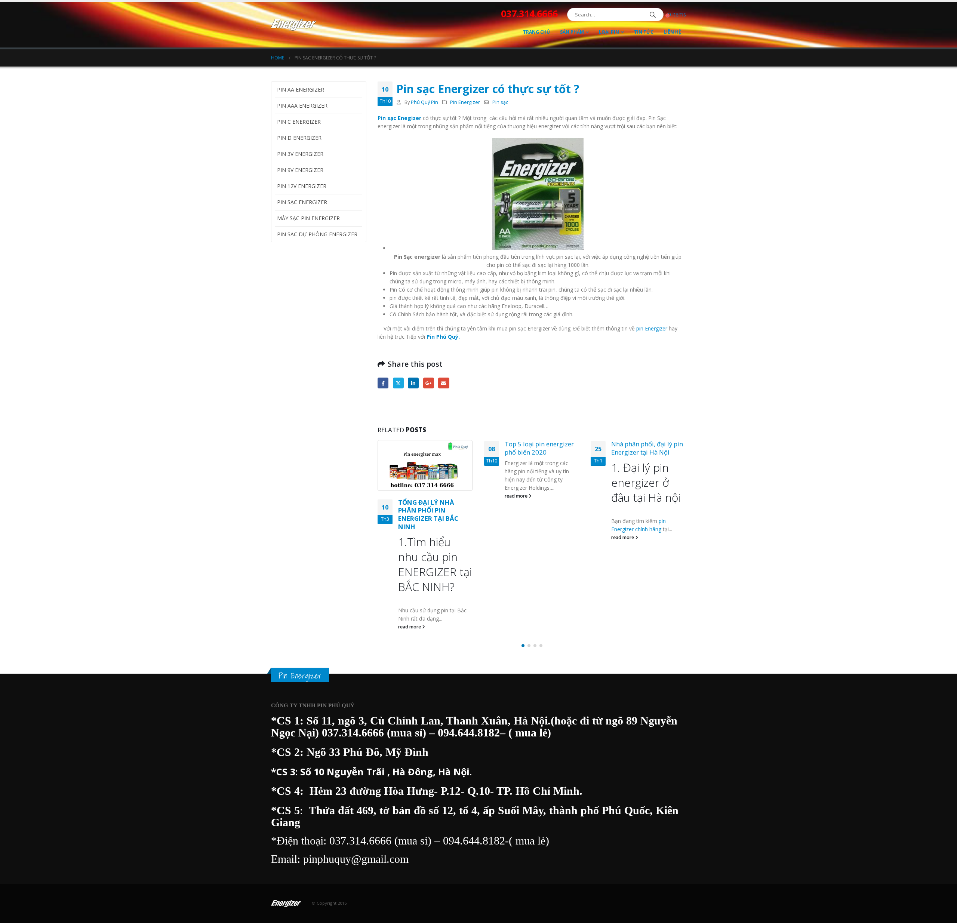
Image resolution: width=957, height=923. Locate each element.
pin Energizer (651, 328)
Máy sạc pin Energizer (308, 218)
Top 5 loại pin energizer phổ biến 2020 (539, 448)
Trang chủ (536, 32)
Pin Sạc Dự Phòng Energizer (317, 234)
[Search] (652, 14)
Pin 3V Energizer (300, 153)
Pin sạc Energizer (302, 202)
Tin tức (643, 32)
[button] (523, 645)
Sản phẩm (572, 32)
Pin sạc (500, 102)
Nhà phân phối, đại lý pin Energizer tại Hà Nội (647, 448)
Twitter (398, 383)
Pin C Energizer (299, 121)
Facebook (383, 383)
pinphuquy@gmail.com (356, 859)
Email (443, 383)
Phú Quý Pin (424, 102)
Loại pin (609, 32)
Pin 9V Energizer (300, 169)
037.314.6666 (353, 732)
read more (410, 627)
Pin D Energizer (299, 137)
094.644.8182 (469, 732)
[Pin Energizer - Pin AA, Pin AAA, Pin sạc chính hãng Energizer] (293, 24)
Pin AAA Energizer (302, 105)
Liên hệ (672, 32)
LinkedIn (413, 383)
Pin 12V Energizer (301, 186)
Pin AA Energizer (300, 89)
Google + (428, 383)
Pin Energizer (465, 102)
